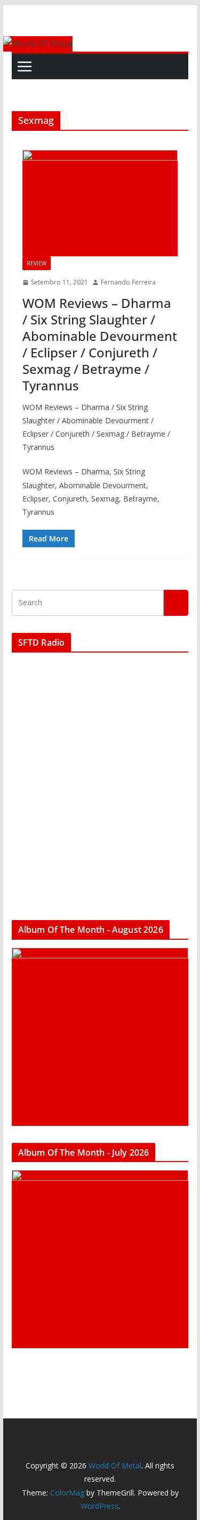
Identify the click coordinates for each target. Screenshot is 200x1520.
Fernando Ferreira (128, 282)
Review (36, 263)
